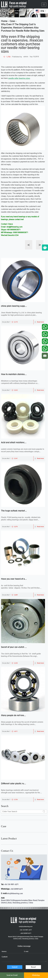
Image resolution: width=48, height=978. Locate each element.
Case (3, 826)
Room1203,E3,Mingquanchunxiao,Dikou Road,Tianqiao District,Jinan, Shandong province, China (25, 937)
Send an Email (12, 975)
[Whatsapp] (45, 326)
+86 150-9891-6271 (11, 884)
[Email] (45, 355)
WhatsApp (36, 975)
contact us (7, 850)
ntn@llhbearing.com (15, 893)
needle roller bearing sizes (19, 78)
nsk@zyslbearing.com (25, 926)
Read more (40, 322)
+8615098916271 (16, 889)
